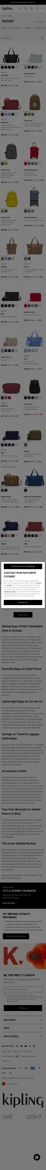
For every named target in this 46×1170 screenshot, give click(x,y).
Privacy (39, 583)
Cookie (9, 585)
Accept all (23, 602)
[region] (23, 585)
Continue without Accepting (23, 566)
